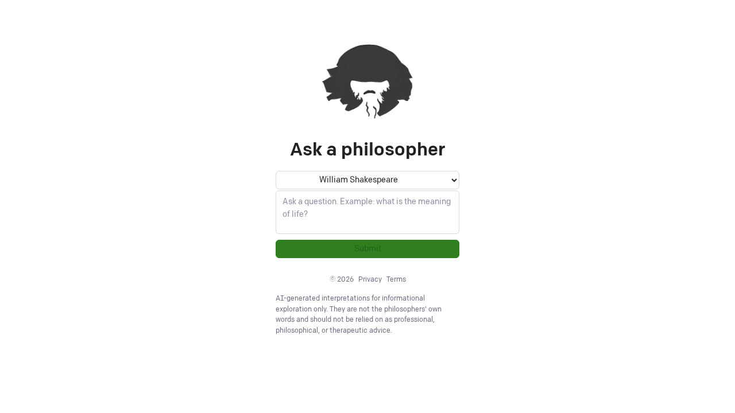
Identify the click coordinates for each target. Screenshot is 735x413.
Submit (367, 249)
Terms (396, 279)
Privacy (370, 279)
